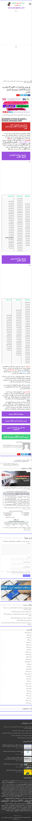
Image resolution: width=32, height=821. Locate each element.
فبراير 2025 (28, 647)
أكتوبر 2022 (28, 669)
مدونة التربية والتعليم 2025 (19, 798)
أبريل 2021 (28, 693)
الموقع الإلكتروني (26, 566)
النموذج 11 (27, 224)
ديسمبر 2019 (28, 700)
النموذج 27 (27, 355)
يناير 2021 (29, 698)
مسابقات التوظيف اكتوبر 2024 (18, 803)
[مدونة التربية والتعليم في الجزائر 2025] (16, 5)
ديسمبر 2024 (28, 652)
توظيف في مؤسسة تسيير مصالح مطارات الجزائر (21, 617)
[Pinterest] (15, 816)
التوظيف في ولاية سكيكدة (27, 793)
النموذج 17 (27, 238)
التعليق (28, 543)
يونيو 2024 (29, 666)
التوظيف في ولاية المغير (24, 787)
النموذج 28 (27, 357)
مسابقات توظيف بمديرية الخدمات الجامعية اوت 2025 (17, 507)
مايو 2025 (29, 639)
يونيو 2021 (29, 690)
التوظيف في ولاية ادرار (28, 780)
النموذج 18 (27, 240)
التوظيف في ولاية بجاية (9, 788)
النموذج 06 (27, 214)
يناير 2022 (29, 681)
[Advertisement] (16, 27)
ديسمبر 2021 (28, 683)
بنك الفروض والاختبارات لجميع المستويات (16, 428)
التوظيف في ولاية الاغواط (19, 780)
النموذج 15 (27, 233)
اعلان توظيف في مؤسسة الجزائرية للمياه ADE (21, 611)
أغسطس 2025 (28, 632)
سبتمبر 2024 (28, 659)
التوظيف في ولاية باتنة (18, 788)
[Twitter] (17, 816)
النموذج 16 (27, 235)
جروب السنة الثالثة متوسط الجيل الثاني (16, 437)
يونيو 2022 (29, 676)
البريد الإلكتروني (26, 561)
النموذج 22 (19, 241)
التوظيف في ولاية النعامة (15, 787)
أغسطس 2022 (28, 673)
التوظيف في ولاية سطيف (7, 791)
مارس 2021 (28, 695)
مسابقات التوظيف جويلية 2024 (9, 807)
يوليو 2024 (29, 664)
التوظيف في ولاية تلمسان (27, 790)
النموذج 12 (27, 226)
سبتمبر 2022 (28, 671)
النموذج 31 (27, 362)
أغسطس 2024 (28, 661)
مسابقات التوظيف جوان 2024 (24, 807)
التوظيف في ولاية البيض (18, 782)
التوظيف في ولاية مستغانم (19, 794)
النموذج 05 (27, 212)
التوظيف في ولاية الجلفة (15, 784)
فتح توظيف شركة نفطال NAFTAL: (24, 620)
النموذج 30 (27, 361)
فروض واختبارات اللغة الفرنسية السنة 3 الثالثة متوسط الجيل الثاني (11, 464)
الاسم (28, 557)
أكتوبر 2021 (28, 688)
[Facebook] (18, 816)
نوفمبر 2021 (28, 686)
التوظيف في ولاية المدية (14, 785)
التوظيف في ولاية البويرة (27, 782)
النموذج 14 (27, 231)
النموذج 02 (27, 207)
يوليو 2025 (29, 635)
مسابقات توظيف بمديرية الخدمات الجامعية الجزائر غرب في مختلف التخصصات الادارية (12, 745)
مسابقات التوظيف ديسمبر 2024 (22, 809)
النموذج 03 (27, 209)
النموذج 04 (27, 210)
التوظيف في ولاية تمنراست (17, 790)
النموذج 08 (27, 217)
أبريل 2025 (28, 642)
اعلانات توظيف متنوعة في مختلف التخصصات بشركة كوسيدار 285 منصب (16, 733)
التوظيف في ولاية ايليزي (27, 788)
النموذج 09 (27, 219)
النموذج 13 (27, 229)
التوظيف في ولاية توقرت (7, 790)
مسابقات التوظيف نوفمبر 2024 (15, 810)
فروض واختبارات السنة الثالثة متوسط (16, 421)
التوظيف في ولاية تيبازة (26, 791)
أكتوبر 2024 (28, 656)
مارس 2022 (28, 678)
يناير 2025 (29, 649)
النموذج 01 (27, 205)
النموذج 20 (27, 243)
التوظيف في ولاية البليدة (8, 780)
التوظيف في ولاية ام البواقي (6, 787)
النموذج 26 (19, 250)
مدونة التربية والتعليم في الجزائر (16, 368)
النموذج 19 (27, 241)
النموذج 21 (27, 245)
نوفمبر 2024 (28, 654)
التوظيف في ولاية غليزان (9, 793)
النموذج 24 (19, 247)
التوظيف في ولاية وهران (27, 796)
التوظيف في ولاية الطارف (24, 785)
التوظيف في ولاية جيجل (17, 791)
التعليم (25, 81)
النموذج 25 (19, 248)
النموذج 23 (19, 245)
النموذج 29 (27, 359)
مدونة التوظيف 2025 (18, 799)
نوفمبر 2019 (28, 703)
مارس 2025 (28, 644)
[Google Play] (14, 816)
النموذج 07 (27, 216)
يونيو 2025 (29, 637)
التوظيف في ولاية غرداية (18, 793)
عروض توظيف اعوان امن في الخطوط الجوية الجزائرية (17, 487)
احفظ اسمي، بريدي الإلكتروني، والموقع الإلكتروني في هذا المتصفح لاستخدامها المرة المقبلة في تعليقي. (18, 572)
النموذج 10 (27, 223)
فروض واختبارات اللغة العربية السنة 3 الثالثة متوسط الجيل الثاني (21, 460)
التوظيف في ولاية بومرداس (7, 789)
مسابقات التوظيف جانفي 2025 (10, 805)
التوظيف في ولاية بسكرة (18, 789)
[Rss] (20, 816)
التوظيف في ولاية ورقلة (8, 794)
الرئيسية (29, 81)
